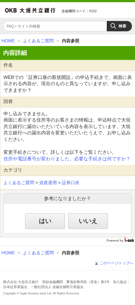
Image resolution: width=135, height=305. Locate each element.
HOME (8, 40)
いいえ (88, 220)
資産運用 (48, 182)
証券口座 (70, 182)
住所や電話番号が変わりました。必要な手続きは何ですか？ (67, 158)
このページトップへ (116, 263)
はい (45, 220)
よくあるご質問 (38, 40)
